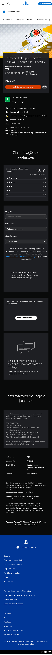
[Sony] (46, 654)
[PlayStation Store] (11, 12)
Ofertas (30, 20)
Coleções (20, 20)
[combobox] (26, 216)
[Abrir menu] (3, 4)
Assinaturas (42, 20)
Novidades (7, 20)
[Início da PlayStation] (26, 3)
